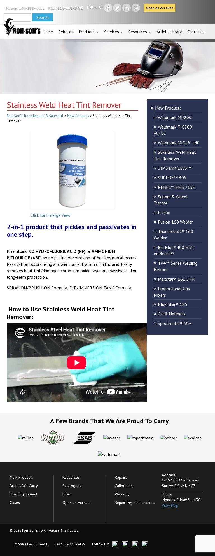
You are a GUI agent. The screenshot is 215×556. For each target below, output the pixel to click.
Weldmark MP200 (174, 117)
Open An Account (159, 8)
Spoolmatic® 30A (174, 323)
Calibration (124, 485)
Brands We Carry (24, 485)
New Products (168, 108)
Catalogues (71, 485)
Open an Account (76, 502)
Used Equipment (23, 494)
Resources (138, 31)
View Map (170, 505)
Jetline (164, 212)
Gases (15, 502)
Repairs (121, 477)
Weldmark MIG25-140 (179, 142)
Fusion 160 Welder (175, 222)
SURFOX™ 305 (172, 177)
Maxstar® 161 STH (176, 279)
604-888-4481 (32, 7)
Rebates (66, 31)
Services (112, 31)
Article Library (169, 31)
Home (48, 31)
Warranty (122, 494)
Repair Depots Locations (135, 502)
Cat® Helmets (171, 314)
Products (87, 31)
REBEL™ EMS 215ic (176, 187)
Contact (194, 31)
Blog (66, 494)
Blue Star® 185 (172, 304)
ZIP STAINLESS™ (174, 168)
